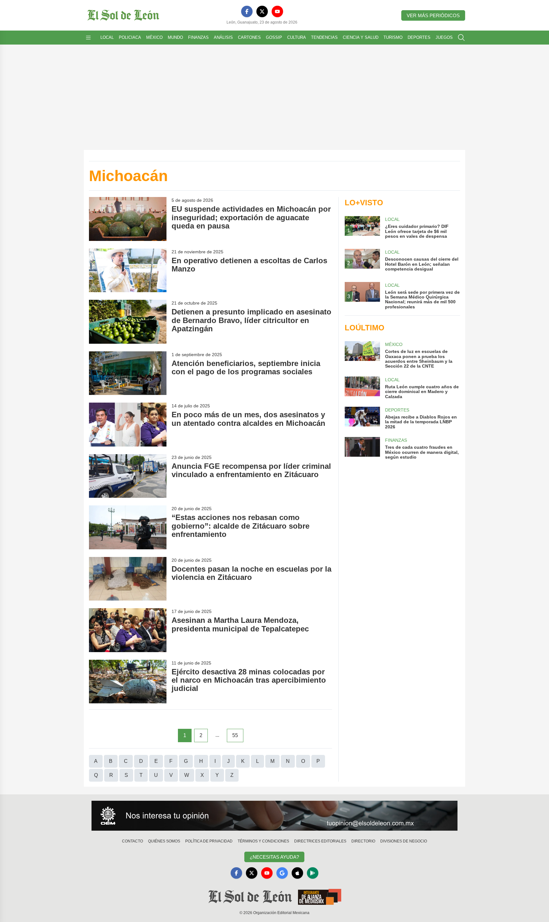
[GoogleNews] (282, 873)
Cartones (249, 37)
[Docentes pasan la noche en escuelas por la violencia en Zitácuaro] (127, 579)
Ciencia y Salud (360, 37)
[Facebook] (247, 11)
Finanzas (198, 37)
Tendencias (324, 37)
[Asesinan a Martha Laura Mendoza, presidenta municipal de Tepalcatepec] (127, 630)
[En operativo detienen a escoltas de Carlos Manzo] (127, 270)
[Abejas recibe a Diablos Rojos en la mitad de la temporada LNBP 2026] (362, 418)
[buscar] (461, 37)
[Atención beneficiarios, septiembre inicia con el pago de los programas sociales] (127, 373)
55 (235, 735)
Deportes (419, 37)
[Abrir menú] (88, 37)
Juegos (444, 37)
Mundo (175, 37)
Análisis (223, 37)
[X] (262, 11)
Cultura (296, 37)
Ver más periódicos (433, 15)
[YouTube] (277, 11)
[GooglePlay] (312, 873)
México (154, 37)
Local (107, 37)
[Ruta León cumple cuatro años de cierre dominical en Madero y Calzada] (362, 388)
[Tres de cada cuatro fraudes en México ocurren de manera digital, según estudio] (362, 448)
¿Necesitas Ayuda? (274, 857)
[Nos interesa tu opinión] (275, 816)
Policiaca (130, 37)
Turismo (393, 37)
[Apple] (297, 873)
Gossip (274, 37)
